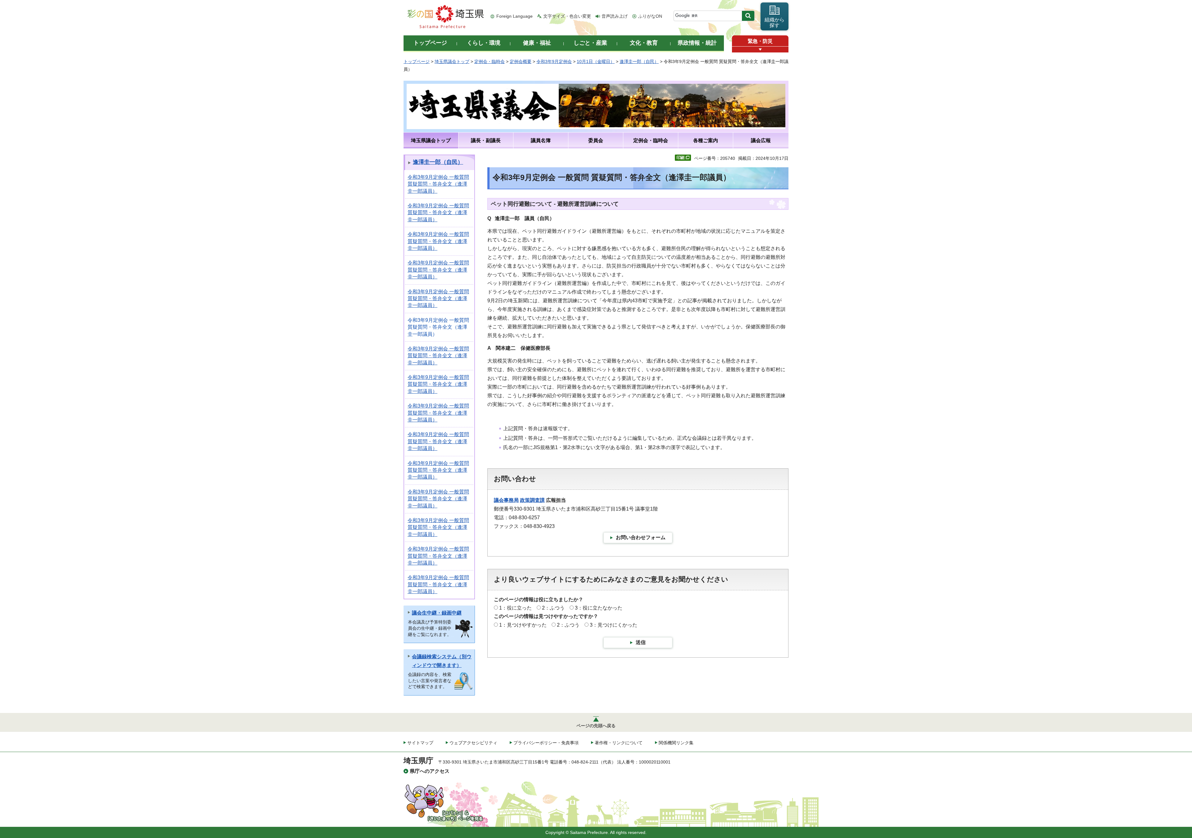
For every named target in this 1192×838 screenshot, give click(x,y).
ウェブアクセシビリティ (473, 742)
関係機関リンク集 (676, 742)
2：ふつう (553, 607)
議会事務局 (506, 500)
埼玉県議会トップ (452, 61)
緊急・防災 (760, 41)
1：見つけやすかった (523, 625)
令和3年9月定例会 (554, 61)
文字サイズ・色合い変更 (567, 16)
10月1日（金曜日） (596, 61)
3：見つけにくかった (613, 625)
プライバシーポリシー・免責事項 (546, 742)
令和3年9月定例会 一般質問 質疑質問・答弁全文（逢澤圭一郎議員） (438, 184)
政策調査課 (532, 500)
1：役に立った (515, 607)
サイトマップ (420, 742)
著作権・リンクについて (619, 742)
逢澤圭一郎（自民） (639, 61)
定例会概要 (520, 61)
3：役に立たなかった (598, 607)
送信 (641, 642)
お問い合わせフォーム (641, 537)
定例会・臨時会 (489, 61)
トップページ (417, 61)
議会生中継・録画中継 (437, 612)
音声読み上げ (615, 16)
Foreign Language (514, 16)
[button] (760, 49)
